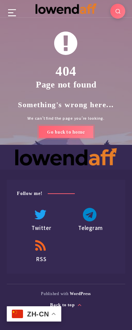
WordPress (80, 293)
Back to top (63, 304)
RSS (41, 259)
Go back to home (66, 132)
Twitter (41, 227)
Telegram (90, 227)
